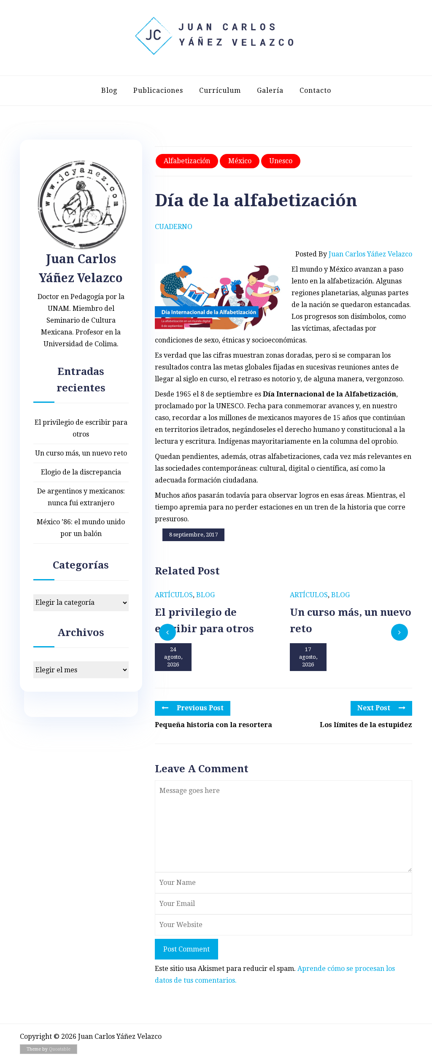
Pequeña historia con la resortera (213, 725)
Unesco (280, 161)
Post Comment (186, 949)
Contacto (315, 90)
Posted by (353, 254)
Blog (109, 90)
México (239, 161)
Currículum (220, 90)
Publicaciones (158, 90)
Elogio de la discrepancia (81, 472)
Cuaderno (173, 227)
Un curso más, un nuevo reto (81, 453)
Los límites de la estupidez (366, 725)
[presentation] (167, 632)
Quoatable (59, 1049)
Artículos (174, 595)
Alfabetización (187, 161)
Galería (270, 90)
